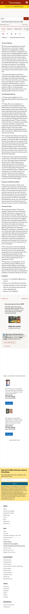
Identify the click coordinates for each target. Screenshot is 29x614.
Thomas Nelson (7, 572)
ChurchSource (7, 564)
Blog (4, 519)
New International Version (13, 304)
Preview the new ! (14, 6)
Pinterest (5, 591)
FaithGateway (7, 560)
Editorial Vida (7, 570)
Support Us (6, 523)
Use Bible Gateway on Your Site (12, 535)
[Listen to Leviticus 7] (20, 34)
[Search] (26, 18)
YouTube (5, 597)
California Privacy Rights (10, 544)
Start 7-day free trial (9, 342)
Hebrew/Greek (18, 29)
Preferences (6, 607)
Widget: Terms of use (9, 552)
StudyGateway (7, 562)
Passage (3, 29)
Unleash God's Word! (14, 328)
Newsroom (6, 521)
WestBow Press (7, 574)
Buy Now (9, 403)
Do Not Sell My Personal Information (14, 546)
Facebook (6, 586)
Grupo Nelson (7, 568)
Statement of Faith (8, 513)
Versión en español (8, 605)
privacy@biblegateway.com (8, 499)
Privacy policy (7, 542)
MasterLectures (7, 579)
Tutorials (5, 533)
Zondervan (6, 576)
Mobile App (6, 515)
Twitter (5, 595)
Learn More (7, 346)
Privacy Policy (4, 497)
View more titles (14, 440)
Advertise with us (8, 537)
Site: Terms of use (8, 550)
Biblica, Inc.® (19, 310)
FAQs (4, 531)
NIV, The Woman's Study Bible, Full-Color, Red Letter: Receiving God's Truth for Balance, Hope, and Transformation (14, 391)
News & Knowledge (8, 511)
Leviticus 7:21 (7, 283)
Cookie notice (7, 548)
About (5, 509)
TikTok (5, 593)
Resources (9, 29)
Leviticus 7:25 (7, 291)
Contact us (6, 539)
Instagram (6, 588)
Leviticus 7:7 (6, 279)
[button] (27, 3)
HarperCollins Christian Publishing (13, 566)
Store (4, 517)
